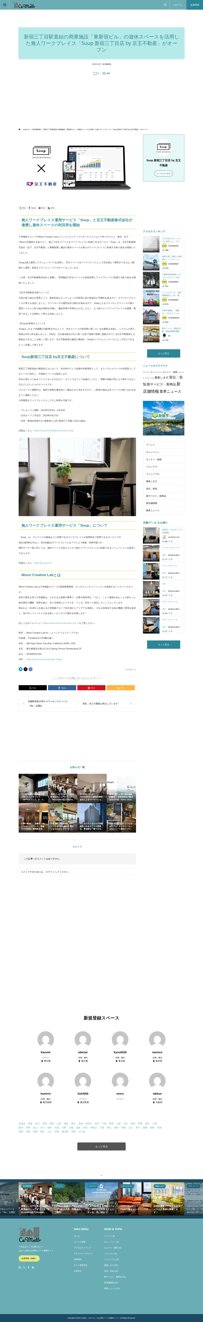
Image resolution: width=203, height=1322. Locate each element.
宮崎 (57, 1131)
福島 (66, 1123)
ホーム (77, 1236)
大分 (49, 1131)
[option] (35, 1198)
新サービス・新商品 (161, 384)
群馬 (111, 1123)
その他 (81, 1131)
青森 (30, 1123)
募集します (161, 377)
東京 (73, 1123)
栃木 (97, 1123)
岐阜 (147, 1123)
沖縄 (73, 1131)
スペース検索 (79, 1242)
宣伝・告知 (151, 488)
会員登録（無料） (29, 1258)
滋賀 (78, 1127)
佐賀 (28, 1131)
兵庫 (64, 1127)
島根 (123, 1127)
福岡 (21, 1131)
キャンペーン (156, 372)
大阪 (57, 1127)
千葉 (104, 1123)
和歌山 (93, 1127)
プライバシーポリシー (83, 1253)
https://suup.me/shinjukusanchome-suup (53, 430)
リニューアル (149, 378)
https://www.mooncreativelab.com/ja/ (44, 659)
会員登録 (194, 5)
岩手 (37, 1123)
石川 (42, 1127)
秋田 (52, 1123)
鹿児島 (65, 1131)
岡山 (109, 1127)
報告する (132, 669)
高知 (159, 1127)
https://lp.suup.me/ (43, 563)
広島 (102, 1127)
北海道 (22, 1123)
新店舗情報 (107, 64)
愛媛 (145, 1127)
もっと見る (163, 353)
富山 (35, 1127)
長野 (28, 1127)
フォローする (165, 173)
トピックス (151, 466)
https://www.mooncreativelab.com (60, 623)
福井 (49, 1127)
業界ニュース (170, 391)
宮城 (44, 1123)
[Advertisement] (101, 101)
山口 (131, 1127)
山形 (59, 1123)
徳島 (152, 1127)
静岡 (140, 1123)
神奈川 (88, 1123)
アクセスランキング (82, 1248)
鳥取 (116, 1127)
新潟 (21, 1127)
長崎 (35, 1131)
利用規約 (78, 1259)
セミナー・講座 (170, 372)
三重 (154, 1123)
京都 (71, 1127)
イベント (146, 372)
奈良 (85, 1127)
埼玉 (126, 1123)
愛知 (133, 1123)
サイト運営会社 (80, 1265)
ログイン (178, 5)
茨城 (80, 1123)
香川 (138, 1127)
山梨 (118, 1123)
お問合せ (78, 1271)
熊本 (42, 1131)
